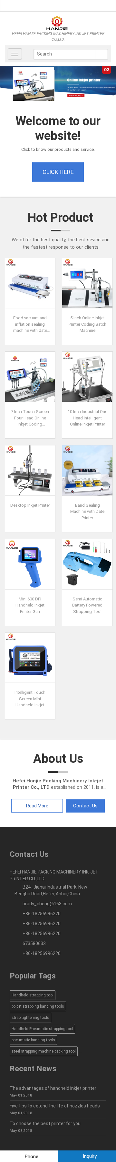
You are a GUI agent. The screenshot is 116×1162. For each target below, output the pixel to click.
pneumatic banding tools (33, 1040)
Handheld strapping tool (32, 995)
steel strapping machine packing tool (44, 1051)
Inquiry (89, 1156)
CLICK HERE (58, 171)
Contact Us (85, 806)
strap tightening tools (30, 1017)
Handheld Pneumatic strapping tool (42, 1029)
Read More (37, 805)
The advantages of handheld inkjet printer (53, 1088)
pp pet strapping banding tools (38, 1006)
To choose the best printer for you (45, 1123)
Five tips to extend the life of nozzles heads (55, 1105)
